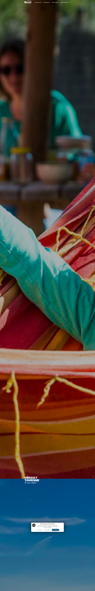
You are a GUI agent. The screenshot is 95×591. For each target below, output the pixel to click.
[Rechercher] (70, 2)
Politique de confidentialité (47, 527)
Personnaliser (47, 529)
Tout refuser (39, 529)
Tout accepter (55, 529)
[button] (93, 477)
